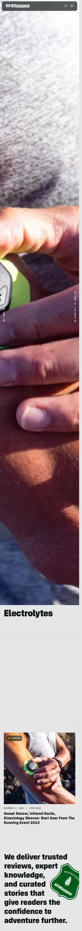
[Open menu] (71, 6)
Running (15, 738)
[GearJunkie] (18, 6)
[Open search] (66, 6)
